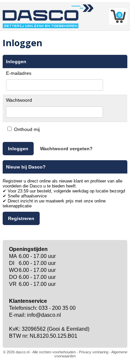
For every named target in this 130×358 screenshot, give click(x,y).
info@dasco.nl (44, 315)
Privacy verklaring (93, 352)
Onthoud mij (27, 129)
